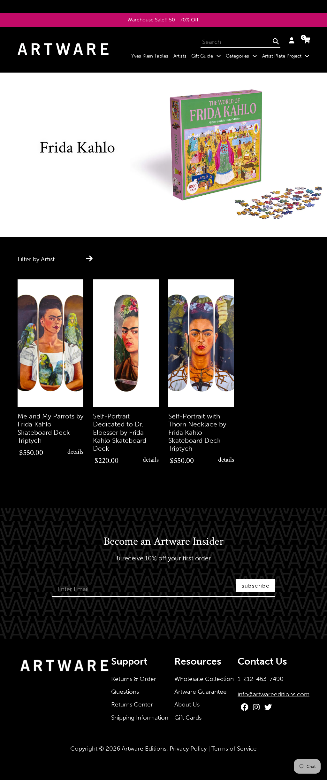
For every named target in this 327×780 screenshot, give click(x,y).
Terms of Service (234, 748)
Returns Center (132, 704)
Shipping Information (139, 717)
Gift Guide (207, 56)
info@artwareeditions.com (273, 694)
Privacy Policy (188, 748)
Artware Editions (144, 748)
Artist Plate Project (287, 56)
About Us (187, 704)
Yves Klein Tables (149, 56)
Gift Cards (188, 717)
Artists (179, 56)
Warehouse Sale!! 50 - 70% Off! (163, 20)
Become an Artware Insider (163, 542)
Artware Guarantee (200, 691)
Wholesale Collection (204, 678)
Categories (243, 56)
